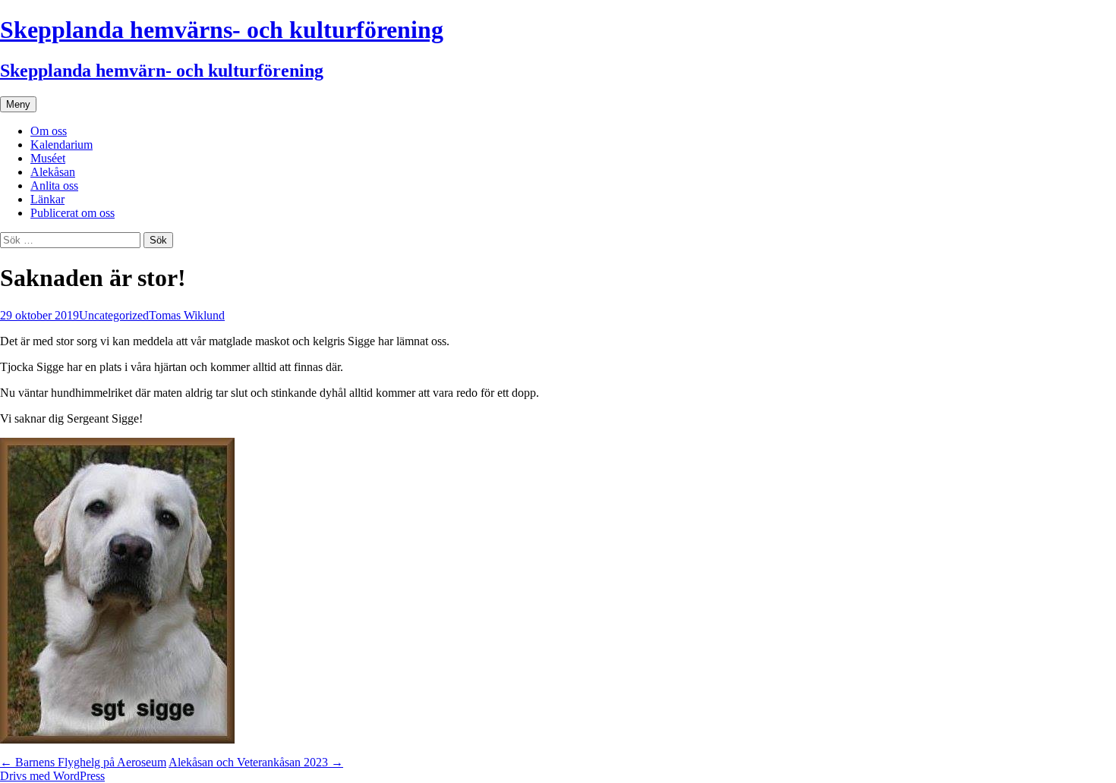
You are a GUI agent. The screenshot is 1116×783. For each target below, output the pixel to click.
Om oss (48, 130)
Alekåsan (52, 171)
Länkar (47, 199)
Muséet (47, 158)
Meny (18, 104)
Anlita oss (54, 185)
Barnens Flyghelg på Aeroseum (83, 762)
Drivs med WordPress (52, 775)
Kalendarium (61, 144)
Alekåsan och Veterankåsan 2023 (256, 762)
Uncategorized (114, 315)
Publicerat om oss (72, 212)
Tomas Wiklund (187, 315)
